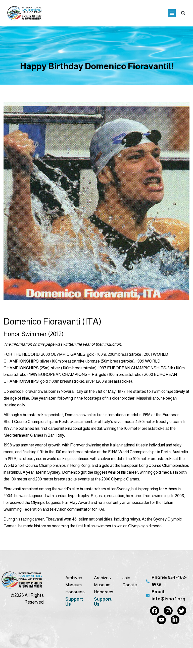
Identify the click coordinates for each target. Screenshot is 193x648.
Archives (73, 577)
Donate (129, 584)
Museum (73, 584)
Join (126, 577)
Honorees (74, 591)
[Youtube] (161, 619)
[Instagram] (168, 610)
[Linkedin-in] (175, 619)
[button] (172, 13)
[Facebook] (154, 610)
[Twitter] (181, 610)
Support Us (74, 602)
